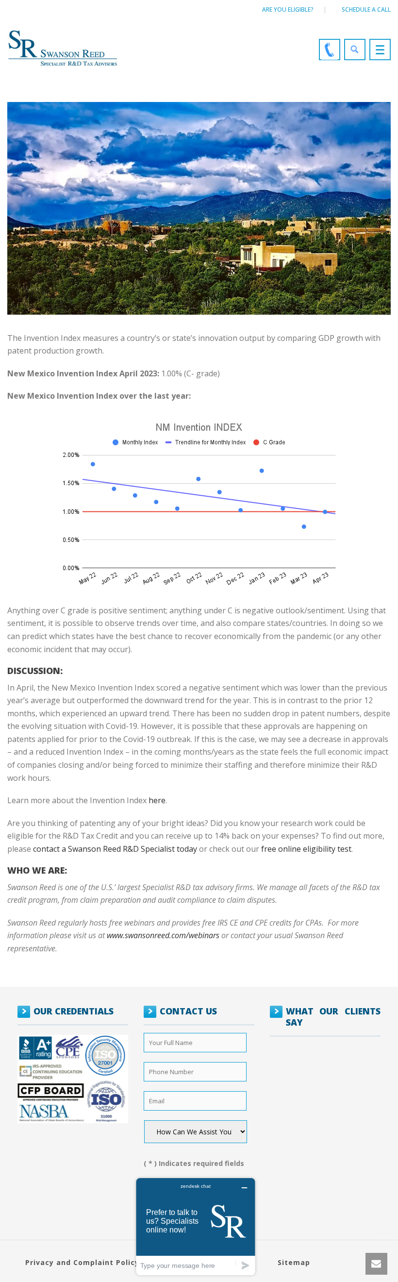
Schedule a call (366, 9)
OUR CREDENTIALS (73, 1011)
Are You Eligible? (288, 9)
